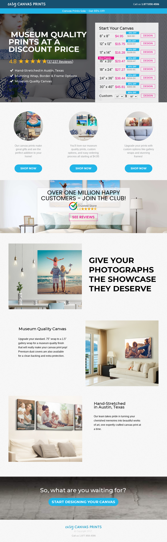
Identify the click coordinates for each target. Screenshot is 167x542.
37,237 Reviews (60, 61)
